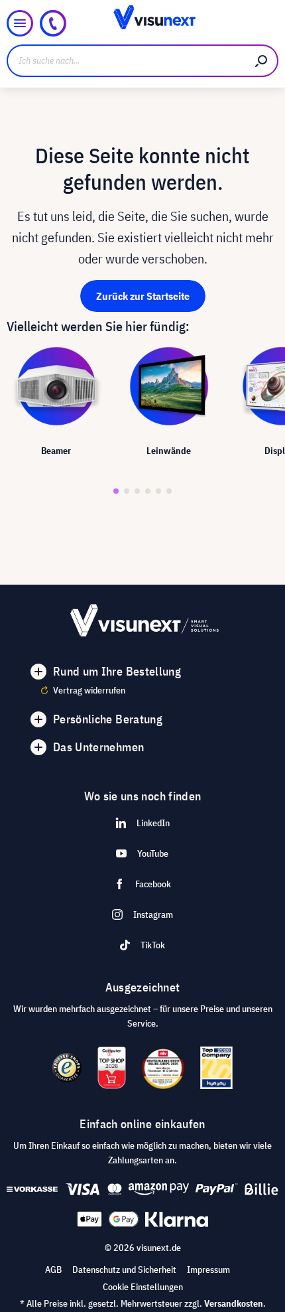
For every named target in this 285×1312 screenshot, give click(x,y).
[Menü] (20, 23)
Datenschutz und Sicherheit (124, 1270)
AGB (53, 1270)
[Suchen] (261, 60)
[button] (116, 491)
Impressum (208, 1270)
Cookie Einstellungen (143, 1287)
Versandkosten (233, 1303)
